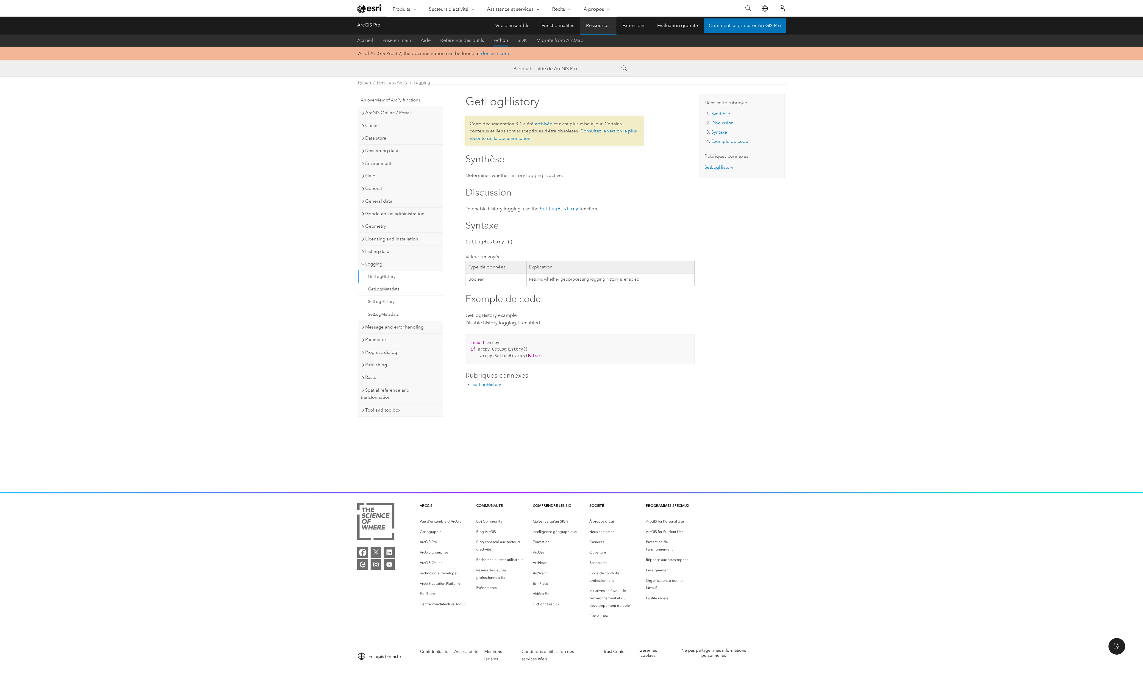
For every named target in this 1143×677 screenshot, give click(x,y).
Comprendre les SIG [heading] (552, 505)
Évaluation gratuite (677, 25)
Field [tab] (370, 176)
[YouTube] (389, 564)
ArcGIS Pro (368, 25)
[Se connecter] (782, 8)
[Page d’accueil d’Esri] (369, 8)
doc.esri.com (495, 53)
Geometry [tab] (375, 226)
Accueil (365, 40)
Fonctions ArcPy (392, 82)
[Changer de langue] (764, 8)
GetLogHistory (382, 276)
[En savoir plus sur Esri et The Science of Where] (375, 522)
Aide (426, 40)
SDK (522, 40)
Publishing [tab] (376, 365)
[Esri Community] (362, 564)
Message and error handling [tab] (394, 327)
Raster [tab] (371, 377)
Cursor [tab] (372, 125)
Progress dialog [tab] (381, 352)
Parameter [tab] (375, 339)
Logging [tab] (373, 264)
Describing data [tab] (381, 150)
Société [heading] (596, 505)
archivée (543, 123)
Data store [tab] (375, 138)
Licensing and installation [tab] (391, 239)
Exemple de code (729, 141)
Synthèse (720, 113)
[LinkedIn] (389, 552)
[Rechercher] (748, 8)
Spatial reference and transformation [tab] (385, 393)
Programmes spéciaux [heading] (667, 505)
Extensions (633, 25)
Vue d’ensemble (512, 25)
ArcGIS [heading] (426, 505)
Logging (422, 82)
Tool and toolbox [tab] (382, 410)
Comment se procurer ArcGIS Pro (745, 25)
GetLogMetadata (383, 289)
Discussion (722, 123)
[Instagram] (376, 564)
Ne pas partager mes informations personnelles (713, 653)
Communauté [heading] (489, 505)
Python (501, 40)
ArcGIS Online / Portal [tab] (388, 112)
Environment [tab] (378, 163)
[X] (376, 552)
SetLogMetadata (383, 314)
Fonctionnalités (557, 25)
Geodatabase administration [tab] (394, 213)
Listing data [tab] (377, 251)
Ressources (598, 25)
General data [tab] (378, 201)
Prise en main (396, 40)
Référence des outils (462, 40)
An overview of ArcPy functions (390, 100)
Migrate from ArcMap (559, 40)
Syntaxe (719, 132)
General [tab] (373, 188)
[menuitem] (443, 521)
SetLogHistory (381, 301)
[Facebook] (362, 552)
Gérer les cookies (648, 653)
